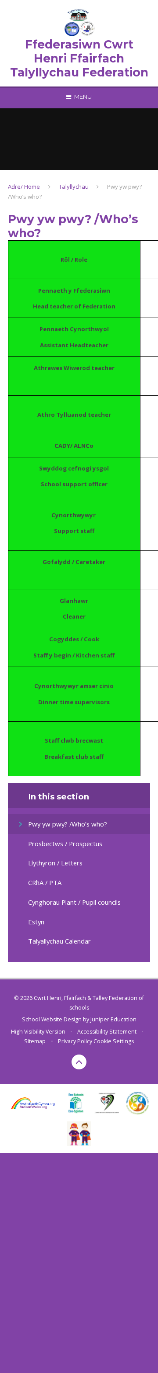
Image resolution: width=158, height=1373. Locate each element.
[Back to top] (79, 1062)
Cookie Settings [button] (113, 1041)
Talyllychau (74, 186)
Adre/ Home (24, 186)
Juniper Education (113, 1019)
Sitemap (35, 1041)
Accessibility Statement (106, 1031)
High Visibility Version (38, 1031)
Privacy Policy (75, 1041)
